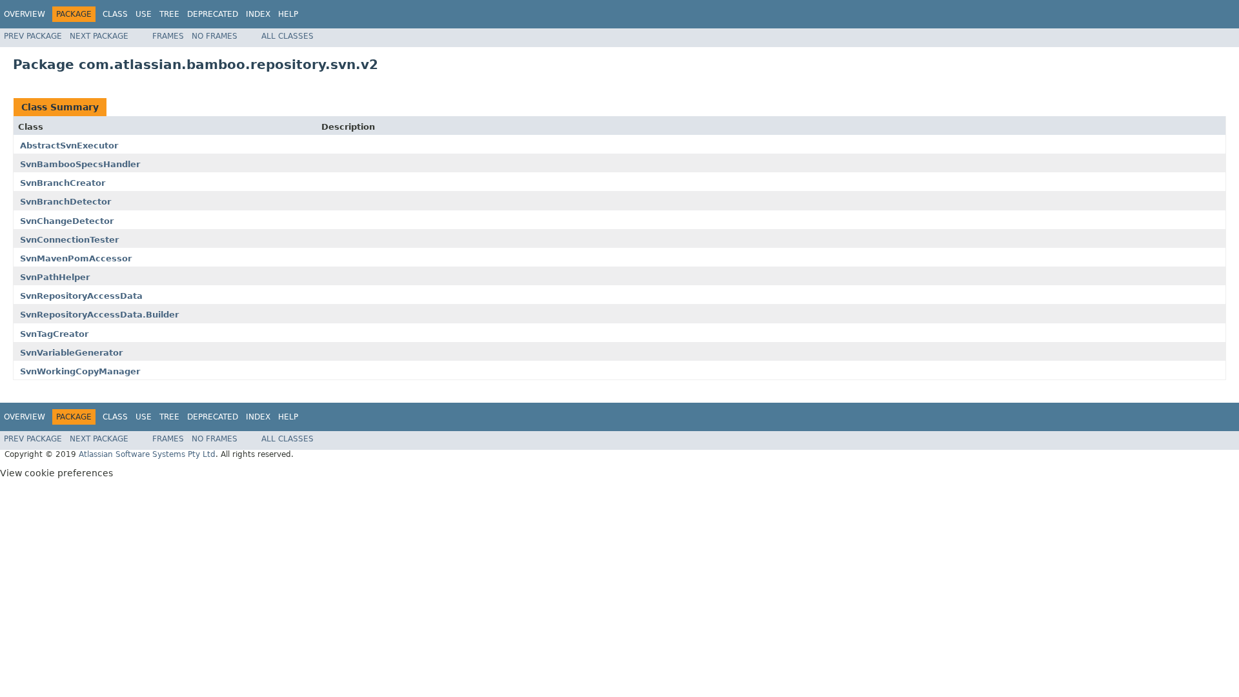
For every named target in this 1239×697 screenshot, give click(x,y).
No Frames (214, 36)
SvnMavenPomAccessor (76, 258)
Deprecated (212, 14)
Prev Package (33, 36)
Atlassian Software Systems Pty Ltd (147, 454)
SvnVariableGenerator (71, 353)
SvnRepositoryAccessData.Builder (99, 314)
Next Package (99, 36)
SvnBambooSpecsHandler (80, 164)
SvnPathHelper (55, 277)
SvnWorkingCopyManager (80, 371)
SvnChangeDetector (67, 221)
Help (288, 14)
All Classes (287, 36)
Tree (169, 14)
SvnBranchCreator (62, 183)
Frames (168, 36)
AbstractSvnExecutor (69, 145)
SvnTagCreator (54, 334)
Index (258, 14)
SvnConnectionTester (69, 240)
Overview (24, 14)
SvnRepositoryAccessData (81, 296)
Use (144, 14)
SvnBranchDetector (65, 202)
